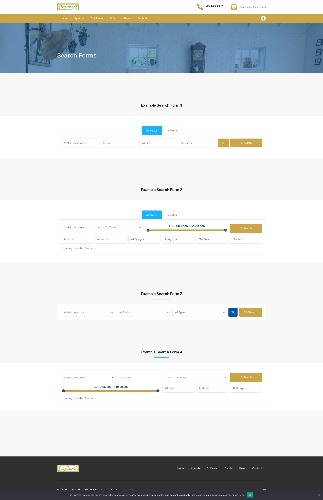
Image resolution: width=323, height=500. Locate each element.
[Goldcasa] (68, 6)
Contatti (142, 18)
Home (64, 18)
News (127, 18)
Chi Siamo (97, 18)
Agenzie (79, 18)
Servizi (113, 18)
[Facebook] (263, 18)
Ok (250, 495)
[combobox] (79, 143)
